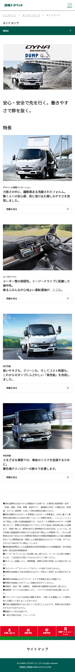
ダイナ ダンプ (11, 23)
